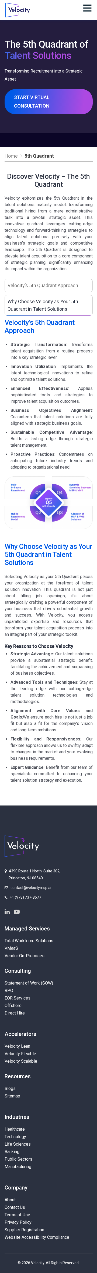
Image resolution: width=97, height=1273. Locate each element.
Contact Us (15, 1207)
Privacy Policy (18, 1222)
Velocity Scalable (21, 1061)
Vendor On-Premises (24, 955)
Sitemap (12, 1096)
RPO (9, 990)
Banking (12, 1151)
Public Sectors (18, 1159)
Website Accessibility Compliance (37, 1237)
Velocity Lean (17, 1046)
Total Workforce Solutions (29, 940)
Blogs (10, 1088)
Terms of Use (17, 1214)
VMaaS (11, 948)
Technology (15, 1136)
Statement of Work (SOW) (29, 983)
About (10, 1199)
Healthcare (15, 1129)
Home (11, 156)
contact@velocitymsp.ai (31, 888)
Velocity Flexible (20, 1053)
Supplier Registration (24, 1229)
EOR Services (17, 998)
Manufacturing (18, 1166)
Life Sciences (18, 1144)
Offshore (13, 1005)
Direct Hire (15, 1013)
